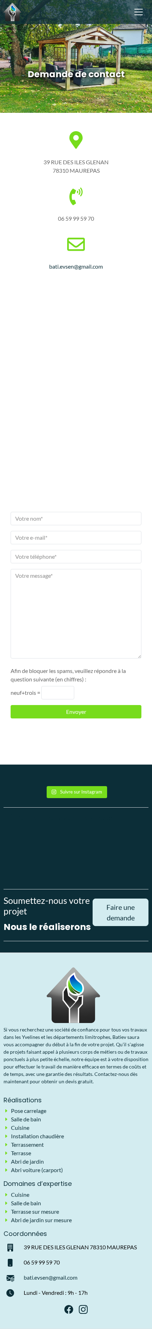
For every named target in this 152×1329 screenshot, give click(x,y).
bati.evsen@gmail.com (76, 266)
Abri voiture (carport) (37, 1169)
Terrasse (21, 1153)
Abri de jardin (27, 1161)
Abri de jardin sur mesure (41, 1220)
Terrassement (27, 1144)
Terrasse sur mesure (35, 1211)
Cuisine (20, 1127)
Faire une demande (120, 912)
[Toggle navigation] (138, 12)
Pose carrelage (28, 1110)
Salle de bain (26, 1119)
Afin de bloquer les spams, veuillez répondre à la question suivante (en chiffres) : (68, 674)
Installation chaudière (37, 1136)
